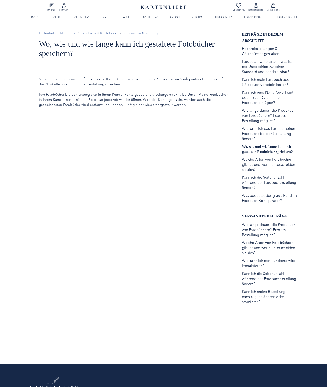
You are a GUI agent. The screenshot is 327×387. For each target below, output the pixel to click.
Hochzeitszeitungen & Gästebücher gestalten (260, 51)
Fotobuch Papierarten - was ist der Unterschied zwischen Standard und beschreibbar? (267, 66)
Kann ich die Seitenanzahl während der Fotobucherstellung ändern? (269, 182)
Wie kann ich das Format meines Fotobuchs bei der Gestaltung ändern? (269, 133)
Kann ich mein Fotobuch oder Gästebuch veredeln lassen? (266, 82)
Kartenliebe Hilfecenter (57, 33)
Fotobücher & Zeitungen (142, 33)
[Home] (54, 383)
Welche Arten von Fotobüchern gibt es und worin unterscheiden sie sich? (268, 164)
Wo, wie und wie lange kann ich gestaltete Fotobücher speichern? (267, 149)
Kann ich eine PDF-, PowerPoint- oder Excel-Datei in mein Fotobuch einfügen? (268, 97)
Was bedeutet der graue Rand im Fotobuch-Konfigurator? (269, 198)
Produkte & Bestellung (99, 33)
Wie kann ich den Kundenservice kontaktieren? (269, 263)
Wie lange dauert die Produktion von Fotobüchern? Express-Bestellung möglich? (269, 115)
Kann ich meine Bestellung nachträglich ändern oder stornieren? (264, 296)
